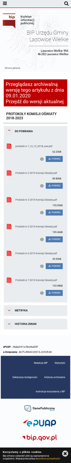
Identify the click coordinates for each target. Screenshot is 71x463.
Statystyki (60, 363)
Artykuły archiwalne (54, 377)
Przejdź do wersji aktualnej (35, 101)
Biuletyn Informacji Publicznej (19, 21)
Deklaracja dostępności (24, 377)
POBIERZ (56, 159)
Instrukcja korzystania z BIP (50, 391)
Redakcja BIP (41, 363)
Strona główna (12, 68)
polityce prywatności (49, 458)
